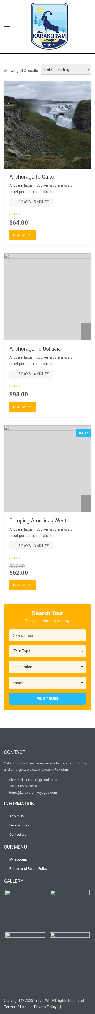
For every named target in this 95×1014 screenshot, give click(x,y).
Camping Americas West (37, 520)
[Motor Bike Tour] (86, 164)
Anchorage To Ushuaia (35, 348)
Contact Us (17, 835)
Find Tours (48, 699)
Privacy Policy (19, 825)
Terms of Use (15, 1007)
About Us (16, 816)
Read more (22, 235)
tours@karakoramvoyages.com (32, 793)
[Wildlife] (86, 336)
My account (18, 859)
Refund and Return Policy (28, 869)
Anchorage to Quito (31, 177)
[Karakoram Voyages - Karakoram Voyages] (49, 25)
